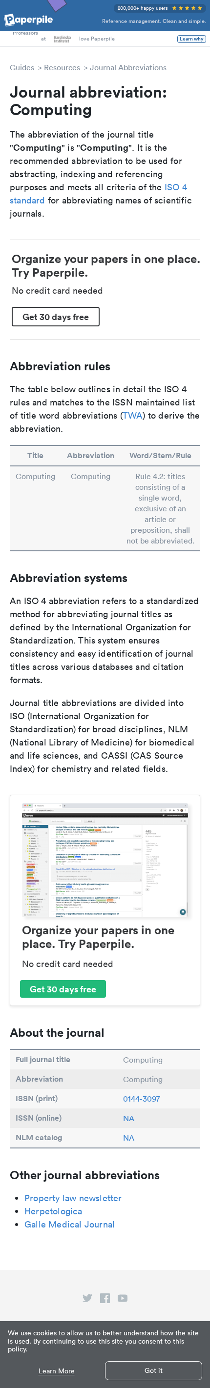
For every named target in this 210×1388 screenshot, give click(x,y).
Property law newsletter (73, 1198)
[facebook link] (105, 1300)
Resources (62, 67)
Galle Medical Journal (69, 1224)
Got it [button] (154, 1370)
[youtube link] (122, 1300)
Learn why (192, 39)
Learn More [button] (57, 1371)
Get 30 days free (55, 316)
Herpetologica (53, 1211)
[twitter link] (87, 1300)
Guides (22, 67)
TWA (133, 415)
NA (128, 1118)
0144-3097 (141, 1099)
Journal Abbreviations (128, 67)
